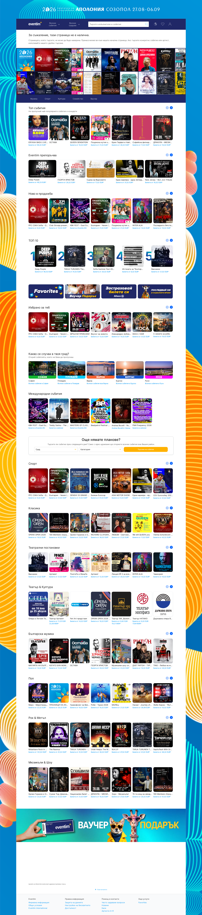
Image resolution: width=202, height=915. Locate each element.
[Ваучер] (82, 291)
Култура (61, 99)
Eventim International (38, 908)
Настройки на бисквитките (77, 905)
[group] (101, 825)
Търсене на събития (146, 449)
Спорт (47, 99)
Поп (31, 678)
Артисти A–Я (108, 911)
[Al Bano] (154, 59)
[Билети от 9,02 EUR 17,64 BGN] (25, 59)
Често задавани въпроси (113, 902)
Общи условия (35, 905)
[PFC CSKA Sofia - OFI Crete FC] (44, 59)
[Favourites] (46, 291)
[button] (74, 71)
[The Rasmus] (172, 59)
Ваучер (94, 99)
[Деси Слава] (99, 83)
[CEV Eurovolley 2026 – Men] (25, 83)
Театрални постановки (44, 547)
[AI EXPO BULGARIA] (62, 83)
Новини (105, 905)
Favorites (142, 902)
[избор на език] (155, 23)
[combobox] (116, 24)
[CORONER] (136, 59)
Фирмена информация (39, 902)
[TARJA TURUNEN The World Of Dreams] (136, 83)
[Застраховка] (118, 291)
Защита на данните (74, 902)
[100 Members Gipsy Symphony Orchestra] (81, 83)
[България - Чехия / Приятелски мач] (62, 59)
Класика (34, 508)
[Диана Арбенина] (117, 59)
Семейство (78, 99)
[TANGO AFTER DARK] (81, 59)
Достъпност (70, 908)
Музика (33, 99)
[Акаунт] (169, 23)
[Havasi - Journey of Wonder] (172, 83)
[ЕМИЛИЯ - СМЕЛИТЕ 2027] (117, 83)
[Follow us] (155, 291)
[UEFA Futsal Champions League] (44, 83)
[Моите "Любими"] (162, 24)
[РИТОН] (99, 59)
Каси (104, 908)
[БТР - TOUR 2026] (154, 83)
